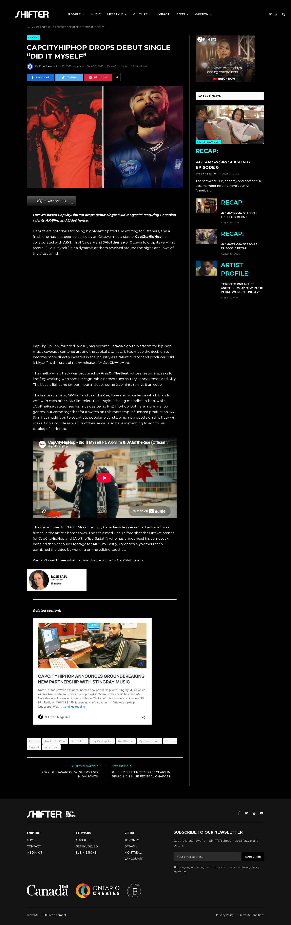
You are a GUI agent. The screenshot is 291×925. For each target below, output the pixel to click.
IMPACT (164, 14)
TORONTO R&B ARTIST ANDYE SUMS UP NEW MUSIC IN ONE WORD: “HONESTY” (242, 277)
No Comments (118, 66)
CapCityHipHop (102, 741)
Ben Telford (79, 741)
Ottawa (170, 741)
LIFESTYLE (115, 14)
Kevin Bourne (207, 173)
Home (30, 27)
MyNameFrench (149, 741)
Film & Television (208, 141)
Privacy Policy (250, 867)
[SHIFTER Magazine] (32, 14)
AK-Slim (34, 741)
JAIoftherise (126, 741)
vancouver (51, 747)
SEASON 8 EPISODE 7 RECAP (239, 209)
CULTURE (140, 14)
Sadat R (34, 747)
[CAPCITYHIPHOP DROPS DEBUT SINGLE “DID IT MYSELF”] (105, 137)
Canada (33, 37)
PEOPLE (74, 14)
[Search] (283, 14)
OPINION (201, 14)
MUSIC (96, 14)
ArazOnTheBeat (55, 741)
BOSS (180, 14)
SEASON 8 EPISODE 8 (223, 158)
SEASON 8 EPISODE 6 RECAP (239, 240)
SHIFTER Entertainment (51, 914)
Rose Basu (45, 66)
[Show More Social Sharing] (117, 77)
